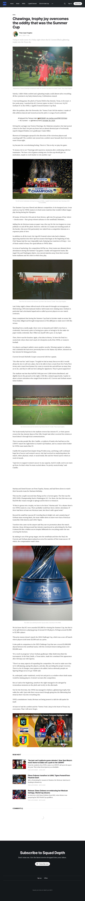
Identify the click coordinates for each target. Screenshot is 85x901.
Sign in (70, 3)
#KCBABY (42, 118)
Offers (46, 878)
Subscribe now (43, 864)
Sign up (39, 878)
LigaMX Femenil (32, 3)
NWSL (23, 3)
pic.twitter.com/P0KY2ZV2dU (56, 118)
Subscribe (78, 3)
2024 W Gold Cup (44, 3)
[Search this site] (65, 3)
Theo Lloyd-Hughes (25, 33)
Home (11, 3)
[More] (52, 3)
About (17, 3)
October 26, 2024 (48, 120)
